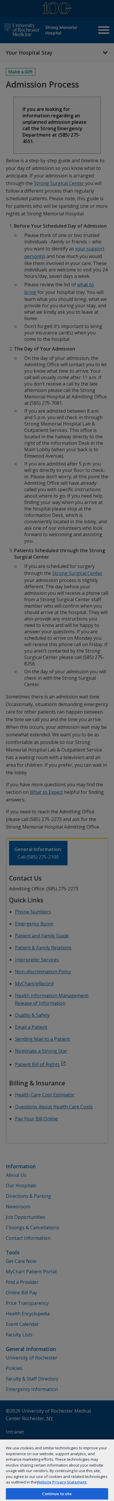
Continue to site (57, 1493)
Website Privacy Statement (62, 1482)
